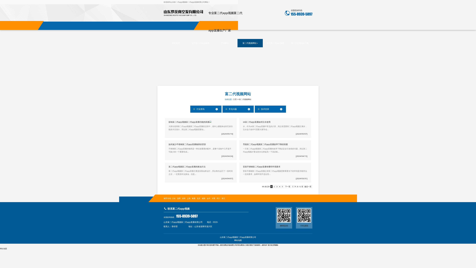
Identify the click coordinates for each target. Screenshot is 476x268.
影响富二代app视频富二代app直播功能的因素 (189, 122)
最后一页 (307, 186)
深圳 (183, 198)
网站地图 (238, 240)
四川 (218, 198)
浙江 (223, 198)
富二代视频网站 (245, 99)
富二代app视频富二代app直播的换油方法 (187, 166)
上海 (188, 198)
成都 (203, 198)
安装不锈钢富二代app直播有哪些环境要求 (261, 166)
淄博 (178, 198)
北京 (198, 198)
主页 (235, 99)
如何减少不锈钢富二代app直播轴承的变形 (187, 144)
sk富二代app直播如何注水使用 (256, 122)
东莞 (213, 198)
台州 (208, 198)
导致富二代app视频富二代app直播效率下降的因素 (265, 144)
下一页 (287, 186)
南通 (193, 198)
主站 (174, 198)
